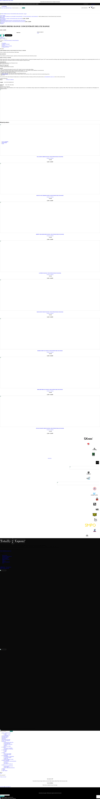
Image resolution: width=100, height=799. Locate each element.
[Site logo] (3, 7)
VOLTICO (49, 458)
